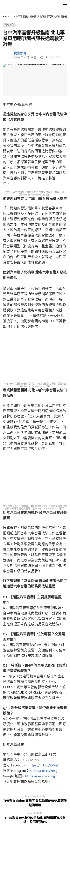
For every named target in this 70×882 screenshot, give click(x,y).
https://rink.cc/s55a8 (44, 765)
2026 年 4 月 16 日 (25, 57)
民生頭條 (20, 53)
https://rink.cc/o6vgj (40, 776)
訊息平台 (9, 24)
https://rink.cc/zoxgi (43, 770)
